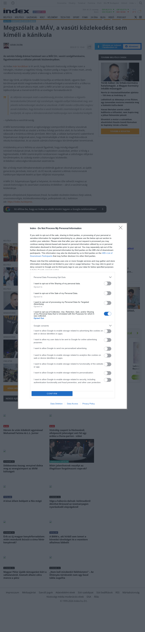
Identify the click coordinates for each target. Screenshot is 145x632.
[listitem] (72, 277)
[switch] (107, 283)
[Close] (121, 228)
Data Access (72, 403)
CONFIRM (52, 394)
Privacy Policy (88, 403)
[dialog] (72, 316)
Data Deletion (56, 403)
